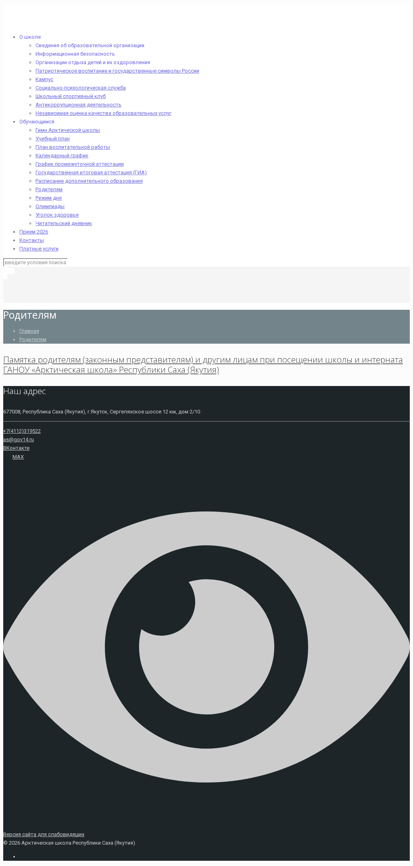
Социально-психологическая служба (80, 88)
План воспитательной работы (72, 147)
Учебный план (52, 139)
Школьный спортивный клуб (70, 96)
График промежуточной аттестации (79, 164)
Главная (29, 331)
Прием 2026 (33, 232)
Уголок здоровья (57, 215)
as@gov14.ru (18, 439)
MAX (18, 457)
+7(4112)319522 (22, 431)
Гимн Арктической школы (67, 130)
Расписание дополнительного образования (89, 181)
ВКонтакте (16, 448)
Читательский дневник (63, 223)
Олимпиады (50, 206)
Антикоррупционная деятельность (78, 105)
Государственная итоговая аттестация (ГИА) (91, 172)
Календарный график (61, 155)
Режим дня (48, 198)
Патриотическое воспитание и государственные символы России (117, 71)
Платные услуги (38, 249)
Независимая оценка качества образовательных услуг (103, 113)
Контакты (31, 240)
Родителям (49, 189)
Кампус (44, 79)
